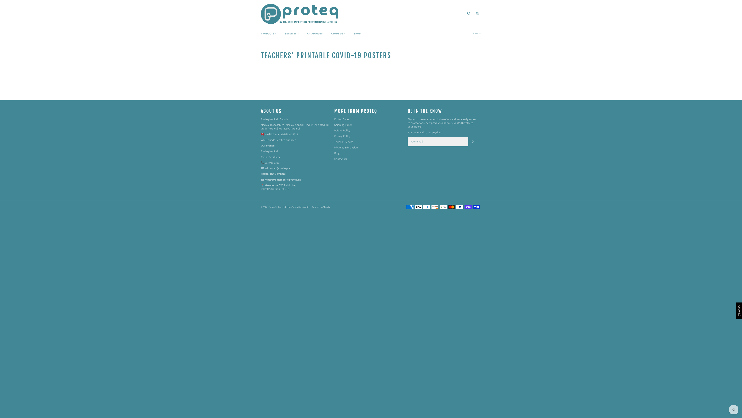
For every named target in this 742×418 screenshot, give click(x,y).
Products (268, 34)
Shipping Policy (343, 125)
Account (477, 33)
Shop (357, 34)
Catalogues (315, 34)
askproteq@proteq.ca (277, 168)
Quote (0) (739, 310)
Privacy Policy (342, 136)
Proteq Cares (341, 119)
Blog (337, 153)
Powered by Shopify (321, 207)
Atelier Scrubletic (270, 157)
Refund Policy (342, 131)
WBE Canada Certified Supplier (278, 140)
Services (291, 34)
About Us (337, 34)
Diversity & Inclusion (346, 148)
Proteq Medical (269, 151)
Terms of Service (343, 142)
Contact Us (340, 159)
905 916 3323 (272, 163)
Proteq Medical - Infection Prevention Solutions (289, 207)
